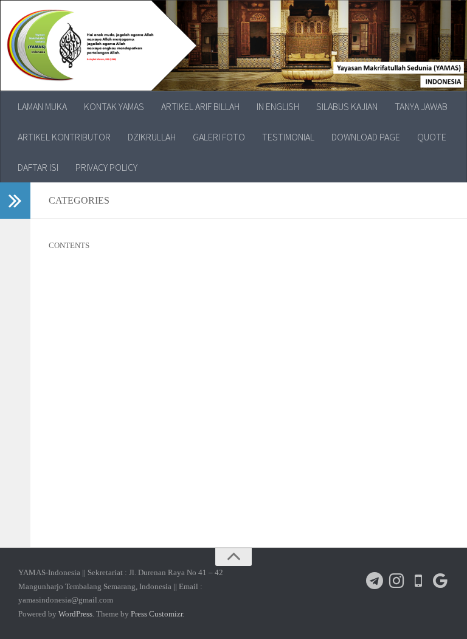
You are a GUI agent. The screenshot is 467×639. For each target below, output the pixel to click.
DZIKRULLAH (152, 137)
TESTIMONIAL (288, 137)
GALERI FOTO (219, 137)
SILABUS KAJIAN (347, 106)
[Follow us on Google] (440, 580)
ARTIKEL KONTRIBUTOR (64, 137)
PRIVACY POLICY (106, 167)
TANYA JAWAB (421, 106)
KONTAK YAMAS (114, 106)
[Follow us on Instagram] (396, 580)
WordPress (75, 613)
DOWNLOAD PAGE (365, 137)
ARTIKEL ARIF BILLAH (200, 106)
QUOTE (431, 137)
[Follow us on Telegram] (374, 580)
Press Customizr (156, 613)
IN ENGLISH (278, 106)
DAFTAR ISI (38, 167)
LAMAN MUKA (42, 106)
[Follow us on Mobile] (418, 580)
